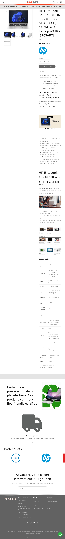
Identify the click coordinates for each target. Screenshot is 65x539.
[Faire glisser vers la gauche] (29, 442)
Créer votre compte (38, 508)
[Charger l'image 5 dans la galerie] (7, 42)
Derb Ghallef (22, 506)
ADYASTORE (13, 531)
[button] (3, 2)
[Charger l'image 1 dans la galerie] (7, 35)
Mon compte (36, 501)
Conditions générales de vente (51, 531)
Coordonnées (39, 533)
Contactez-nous (47, 66)
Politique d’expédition (29, 533)
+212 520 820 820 (23, 512)
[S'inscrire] (45, 488)
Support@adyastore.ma (25, 517)
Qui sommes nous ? (52, 501)
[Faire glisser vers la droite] (36, 442)
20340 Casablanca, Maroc (24, 509)
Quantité (41, 58)
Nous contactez (51, 505)
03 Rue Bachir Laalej (25, 504)
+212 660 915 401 (23, 514)
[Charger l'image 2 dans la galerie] (14, 35)
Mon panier (36, 505)
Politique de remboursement (24, 531)
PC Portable (14, 7)
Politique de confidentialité (37, 531)
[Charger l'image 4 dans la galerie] (29, 35)
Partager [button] (42, 71)
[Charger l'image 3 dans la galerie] (22, 35)
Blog (48, 508)
